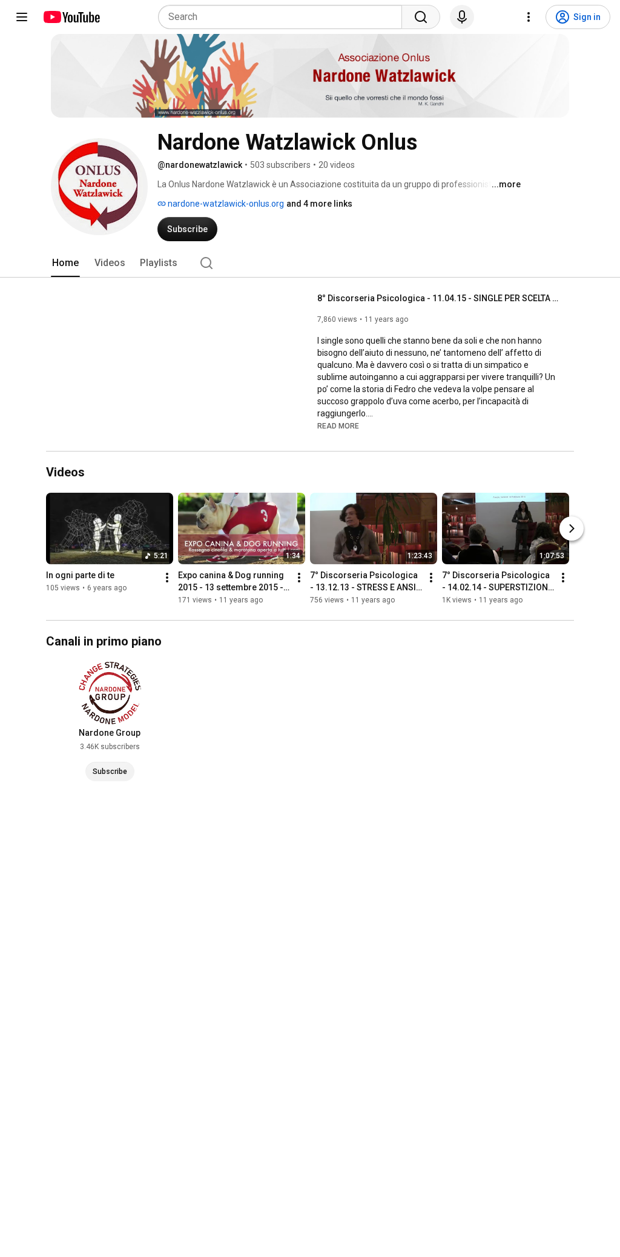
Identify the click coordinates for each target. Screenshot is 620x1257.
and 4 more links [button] (319, 203)
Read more (338, 426)
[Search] (420, 17)
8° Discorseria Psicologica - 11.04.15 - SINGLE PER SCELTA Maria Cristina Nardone (438, 298)
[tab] (65, 263)
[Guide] (22, 17)
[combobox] (283, 17)
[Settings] (528, 17)
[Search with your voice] (462, 17)
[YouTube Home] (71, 17)
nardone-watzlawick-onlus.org (225, 203)
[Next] (571, 528)
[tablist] (310, 263)
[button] (338, 425)
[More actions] (167, 577)
